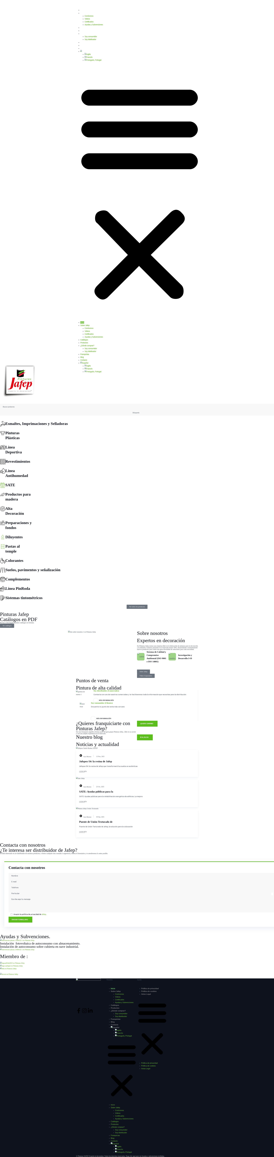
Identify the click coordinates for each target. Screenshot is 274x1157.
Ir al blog (144, 737)
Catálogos (84, 27)
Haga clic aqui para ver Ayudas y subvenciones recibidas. (145, 1156)
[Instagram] (84, 1010)
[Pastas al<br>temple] (2, 546)
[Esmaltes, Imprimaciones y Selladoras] (2, 424)
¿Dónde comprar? (88, 33)
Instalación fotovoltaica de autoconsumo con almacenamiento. (40, 943)
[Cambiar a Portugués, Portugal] (93, 60)
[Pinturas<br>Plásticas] (2, 433)
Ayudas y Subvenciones (94, 25)
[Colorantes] (2, 560)
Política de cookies (149, 991)
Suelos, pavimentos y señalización (32, 570)
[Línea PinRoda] (2, 588)
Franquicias (85, 42)
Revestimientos (17, 461)
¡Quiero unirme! (146, 723)
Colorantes (14, 560)
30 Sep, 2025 (100, 817)
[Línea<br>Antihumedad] (2, 471)
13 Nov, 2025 (100, 756)
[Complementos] (2, 579)
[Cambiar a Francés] (88, 57)
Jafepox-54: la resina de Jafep (95, 761)
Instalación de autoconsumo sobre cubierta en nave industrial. (39, 946)
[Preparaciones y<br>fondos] (2, 523)
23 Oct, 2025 (100, 787)
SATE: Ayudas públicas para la (96, 791)
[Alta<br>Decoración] (2, 508)
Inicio (82, 10)
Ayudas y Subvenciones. (25, 936)
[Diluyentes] (2, 537)
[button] (139, 191)
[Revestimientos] (2, 461)
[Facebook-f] (78, 1010)
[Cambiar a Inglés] (88, 54)
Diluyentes (14, 537)
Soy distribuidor (90, 39)
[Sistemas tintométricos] (2, 598)
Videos (87, 19)
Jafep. (44, 914)
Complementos (17, 579)
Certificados (89, 22)
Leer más (83, 771)
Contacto (84, 48)
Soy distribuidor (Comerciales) (106, 691)
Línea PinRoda (17, 588)
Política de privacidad (150, 988)
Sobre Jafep (85, 13)
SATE (10, 485)
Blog (82, 45)
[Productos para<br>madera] (2, 494)
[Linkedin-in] (90, 1010)
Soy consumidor (91, 36)
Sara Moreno (87, 756)
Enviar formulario (20, 920)
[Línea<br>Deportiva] (2, 447)
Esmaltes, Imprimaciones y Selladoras (36, 423)
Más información (106, 700)
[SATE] (2, 485)
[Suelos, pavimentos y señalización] (2, 570)
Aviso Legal (146, 994)
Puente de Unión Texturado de (95, 821)
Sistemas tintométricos (23, 598)
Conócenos (89, 16)
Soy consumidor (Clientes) (102, 703)
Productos (84, 30)
